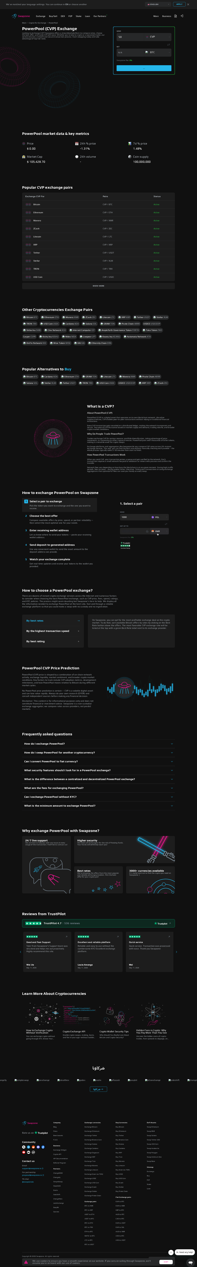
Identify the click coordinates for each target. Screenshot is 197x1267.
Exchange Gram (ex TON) (94, 1174)
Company (56, 1122)
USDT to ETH (89, 1214)
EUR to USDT (120, 1223)
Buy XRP (119, 1152)
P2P (148, 1180)
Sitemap (150, 1167)
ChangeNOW (58, 1173)
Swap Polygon (152, 1152)
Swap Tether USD (153, 1140)
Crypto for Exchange (37, 23)
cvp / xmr (108, 221)
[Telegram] (28, 1147)
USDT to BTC (89, 1218)
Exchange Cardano (91, 1148)
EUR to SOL (120, 1227)
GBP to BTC (120, 1210)
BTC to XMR (89, 1206)
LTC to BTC (89, 1240)
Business (56, 1145)
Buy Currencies (121, 1122)
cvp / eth (108, 212)
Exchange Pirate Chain (93, 1195)
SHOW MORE (98, 286)
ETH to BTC (89, 1231)
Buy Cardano (120, 1148)
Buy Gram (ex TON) (123, 1170)
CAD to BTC (120, 1218)
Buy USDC (119, 1174)
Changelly (57, 1177)
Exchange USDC (90, 1178)
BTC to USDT (89, 1244)
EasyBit (56, 1207)
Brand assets (58, 1135)
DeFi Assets (151, 1122)
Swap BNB (151, 1131)
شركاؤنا (96, 1089)
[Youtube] (23, 1152)
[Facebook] (43, 1147)
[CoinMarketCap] (33, 1152)
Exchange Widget (59, 1150)
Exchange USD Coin (92, 1183)
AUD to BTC (120, 1214)
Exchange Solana (91, 1144)
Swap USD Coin (152, 1144)
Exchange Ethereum (92, 1131)
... (144, 68)
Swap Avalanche (153, 1148)
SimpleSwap (58, 1181)
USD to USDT (120, 1240)
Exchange (150, 1171)
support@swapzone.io (31, 1168)
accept (166, 1262)
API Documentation (60, 1158)
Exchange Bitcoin (91, 1127)
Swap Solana (151, 1135)
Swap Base (151, 1161)
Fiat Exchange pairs (123, 1197)
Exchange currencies (93, 1122)
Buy (68, 369)
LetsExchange (58, 1203)
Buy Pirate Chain (122, 1191)
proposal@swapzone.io (32, 1175)
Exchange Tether (91, 1135)
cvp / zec (107, 229)
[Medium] (28, 1152)
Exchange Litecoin (91, 1170)
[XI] (23, 1147)
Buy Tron (119, 1157)
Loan (148, 1188)
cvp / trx (108, 269)
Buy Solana (120, 1144)
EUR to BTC (120, 1201)
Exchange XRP (90, 1157)
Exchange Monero (91, 1165)
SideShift (56, 1194)
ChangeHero (57, 1199)
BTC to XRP (89, 1210)
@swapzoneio (28, 1182)
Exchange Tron (90, 1161)
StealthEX (57, 1186)
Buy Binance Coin (122, 1140)
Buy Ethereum (121, 1131)
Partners (56, 1169)
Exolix (55, 1190)
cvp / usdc (108, 277)
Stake (149, 1184)
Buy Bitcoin (120, 1127)
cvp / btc (108, 204)
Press (55, 1131)
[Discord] (38, 1147)
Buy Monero (120, 1161)
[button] (181, 15)
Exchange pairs (90, 1201)
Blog (55, 1127)
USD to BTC (120, 1236)
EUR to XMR (120, 1206)
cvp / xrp (108, 245)
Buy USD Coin (121, 1178)
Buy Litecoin (120, 1165)
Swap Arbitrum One (154, 1157)
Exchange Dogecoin (92, 1152)
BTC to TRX (89, 1227)
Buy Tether (120, 1135)
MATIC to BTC (90, 1236)
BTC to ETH (89, 1223)
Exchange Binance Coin (93, 1140)
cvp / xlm (108, 261)
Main (24, 23)
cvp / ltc (107, 237)
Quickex (56, 1212)
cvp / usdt (108, 253)
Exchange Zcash (91, 1187)
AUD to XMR (120, 1231)
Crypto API (57, 1154)
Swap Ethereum (153, 1127)
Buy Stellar (120, 1187)
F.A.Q (55, 1140)
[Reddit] (33, 1147)
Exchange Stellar (91, 1191)
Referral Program (59, 1163)
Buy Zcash (119, 1183)
